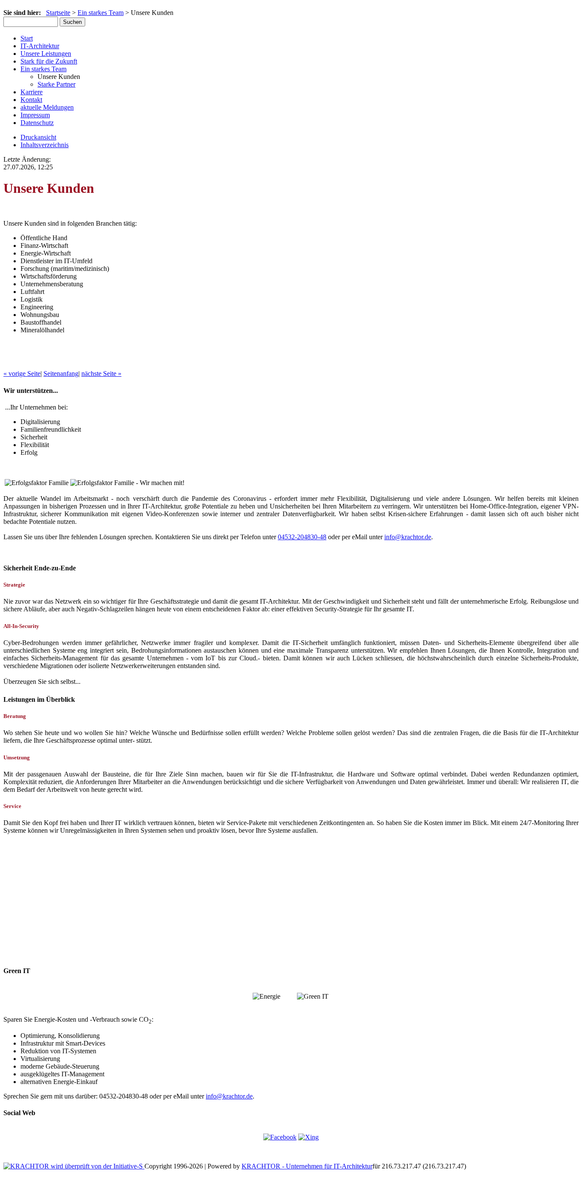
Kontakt (31, 99)
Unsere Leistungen (45, 53)
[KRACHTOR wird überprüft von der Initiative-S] (73, 1166)
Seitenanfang (60, 373)
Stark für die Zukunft (48, 61)
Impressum (35, 115)
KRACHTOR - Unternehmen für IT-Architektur (307, 1166)
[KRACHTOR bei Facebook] (280, 1137)
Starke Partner (56, 84)
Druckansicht (38, 137)
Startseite (58, 12)
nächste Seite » (101, 373)
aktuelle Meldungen (47, 107)
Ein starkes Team (101, 12)
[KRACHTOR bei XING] (308, 1137)
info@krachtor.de (407, 537)
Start (26, 38)
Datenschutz (37, 122)
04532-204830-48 (302, 537)
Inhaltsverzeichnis (44, 144)
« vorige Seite (21, 373)
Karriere (31, 92)
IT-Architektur (39, 45)
